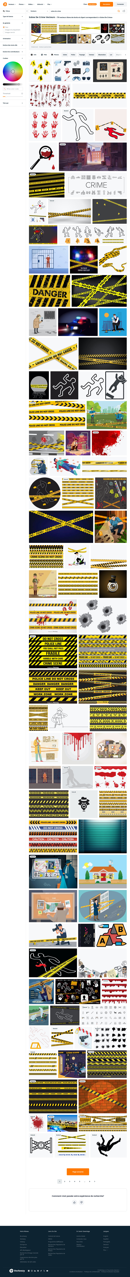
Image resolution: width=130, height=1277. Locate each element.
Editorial (40, 4)
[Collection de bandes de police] (53, 651)
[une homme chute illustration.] (109, 1145)
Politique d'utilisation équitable (110, 1271)
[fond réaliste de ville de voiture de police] (62, 1123)
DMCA (50, 1239)
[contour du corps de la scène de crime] (77, 385)
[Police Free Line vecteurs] (53, 836)
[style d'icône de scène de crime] (41, 1145)
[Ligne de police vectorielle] (53, 1096)
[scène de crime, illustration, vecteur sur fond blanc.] (45, 493)
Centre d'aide (80, 1236)
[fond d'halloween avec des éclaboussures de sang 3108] (109, 443)
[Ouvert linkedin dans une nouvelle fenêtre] (35, 1270)
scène (65, 55)
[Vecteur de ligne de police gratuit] (72, 1145)
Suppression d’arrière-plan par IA (28, 1258)
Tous (6, 27)
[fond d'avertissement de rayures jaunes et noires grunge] (49, 291)
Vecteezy (23, 1239)
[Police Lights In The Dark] (78, 322)
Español (105, 1239)
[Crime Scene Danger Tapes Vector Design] (46, 443)
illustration (102, 55)
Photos (21, 4)
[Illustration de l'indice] (53, 906)
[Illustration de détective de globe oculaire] (113, 584)
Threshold (6, 93)
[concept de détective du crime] (113, 322)
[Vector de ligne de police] (46, 185)
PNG (45, 55)
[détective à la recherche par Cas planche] (53, 871)
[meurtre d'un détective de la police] (45, 748)
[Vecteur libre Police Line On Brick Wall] (103, 1096)
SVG (35, 55)
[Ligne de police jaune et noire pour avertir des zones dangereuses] (103, 354)
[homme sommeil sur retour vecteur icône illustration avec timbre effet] (116, 385)
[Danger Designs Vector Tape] (108, 718)
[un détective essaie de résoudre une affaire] (111, 748)
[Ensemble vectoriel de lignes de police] (49, 804)
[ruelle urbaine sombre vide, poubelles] (93, 157)
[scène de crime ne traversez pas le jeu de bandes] (43, 1064)
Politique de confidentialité (92, 1271)
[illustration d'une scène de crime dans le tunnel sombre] (39, 385)
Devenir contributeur (80, 1245)
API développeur (25, 1250)
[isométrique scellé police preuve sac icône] (83, 1038)
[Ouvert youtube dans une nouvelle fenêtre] (47, 1270)
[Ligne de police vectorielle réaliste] (103, 687)
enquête (119, 55)
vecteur (91, 55)
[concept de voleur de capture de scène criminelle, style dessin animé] (72, 1064)
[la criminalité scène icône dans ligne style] (112, 935)
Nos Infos (79, 1242)
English (105, 1236)
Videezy (22, 1242)
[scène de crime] (77, 777)
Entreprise (23, 1244)
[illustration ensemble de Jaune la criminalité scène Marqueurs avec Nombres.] (40, 70)
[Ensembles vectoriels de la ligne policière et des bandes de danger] (53, 687)
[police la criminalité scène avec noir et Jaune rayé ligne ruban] (109, 211)
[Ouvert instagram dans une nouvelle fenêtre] (32, 1270)
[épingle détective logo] (84, 804)
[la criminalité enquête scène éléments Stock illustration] (38, 211)
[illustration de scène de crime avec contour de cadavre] (77, 125)
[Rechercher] (119, 11)
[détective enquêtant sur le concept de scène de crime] (38, 466)
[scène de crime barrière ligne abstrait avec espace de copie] (61, 527)
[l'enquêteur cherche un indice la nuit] (78, 443)
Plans (85, 4)
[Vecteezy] (5, 4)
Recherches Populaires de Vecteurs (56, 1245)
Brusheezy (23, 1236)
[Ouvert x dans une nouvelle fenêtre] (44, 1270)
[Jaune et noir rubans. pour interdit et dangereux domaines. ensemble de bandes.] (103, 1123)
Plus (48, 4)
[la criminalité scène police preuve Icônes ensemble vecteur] (96, 185)
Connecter (120, 4)
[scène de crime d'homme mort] (65, 466)
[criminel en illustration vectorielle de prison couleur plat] (45, 777)
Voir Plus (118, 39)
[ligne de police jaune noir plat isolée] (57, 415)
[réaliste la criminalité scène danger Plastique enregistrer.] (53, 354)
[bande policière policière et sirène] (84, 260)
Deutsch (106, 1244)
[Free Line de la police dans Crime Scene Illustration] (107, 415)
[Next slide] (124, 54)
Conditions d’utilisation (76, 1271)
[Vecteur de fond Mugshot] (103, 836)
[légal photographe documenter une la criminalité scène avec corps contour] (53, 935)
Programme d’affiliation (55, 1242)
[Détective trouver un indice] (43, 322)
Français (106, 1247)
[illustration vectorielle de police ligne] (62, 1038)
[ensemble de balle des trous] (110, 1038)
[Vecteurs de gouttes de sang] (110, 777)
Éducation (23, 1247)
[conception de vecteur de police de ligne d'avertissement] (113, 260)
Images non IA (10, 32)
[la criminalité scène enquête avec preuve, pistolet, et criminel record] (103, 963)
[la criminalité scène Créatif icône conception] (39, 1038)
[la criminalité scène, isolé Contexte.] (53, 963)
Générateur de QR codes (28, 1262)
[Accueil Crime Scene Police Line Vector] (103, 871)
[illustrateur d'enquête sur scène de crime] (39, 1015)
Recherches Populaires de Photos (56, 1250)
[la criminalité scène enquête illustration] (111, 125)
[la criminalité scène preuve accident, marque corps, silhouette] (93, 234)
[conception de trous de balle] (102, 616)
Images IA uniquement (12, 30)
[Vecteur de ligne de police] (46, 556)
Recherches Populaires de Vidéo (56, 1254)
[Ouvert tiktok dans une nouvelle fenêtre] (41, 1270)
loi (111, 55)
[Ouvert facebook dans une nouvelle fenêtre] (29, 1270)
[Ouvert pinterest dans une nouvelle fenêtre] (38, 1270)
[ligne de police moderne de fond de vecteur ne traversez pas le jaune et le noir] (99, 291)
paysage (82, 55)
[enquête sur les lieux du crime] (86, 935)
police (73, 55)
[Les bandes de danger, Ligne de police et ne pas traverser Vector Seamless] (103, 651)
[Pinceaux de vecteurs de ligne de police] (53, 616)
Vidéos (30, 4)
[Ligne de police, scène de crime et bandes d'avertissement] (38, 718)
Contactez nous (81, 1239)
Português (106, 1242)
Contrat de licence (54, 1236)
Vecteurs (11, 4)
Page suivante (78, 1172)
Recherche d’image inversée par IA (29, 1253)
